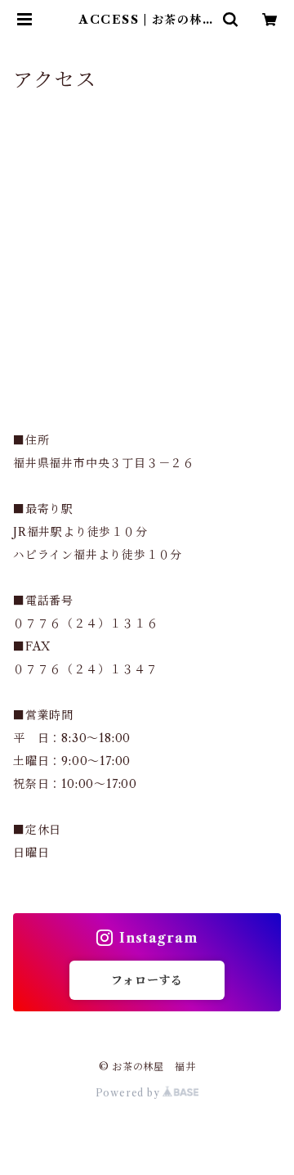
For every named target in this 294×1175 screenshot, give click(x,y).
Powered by (129, 1093)
